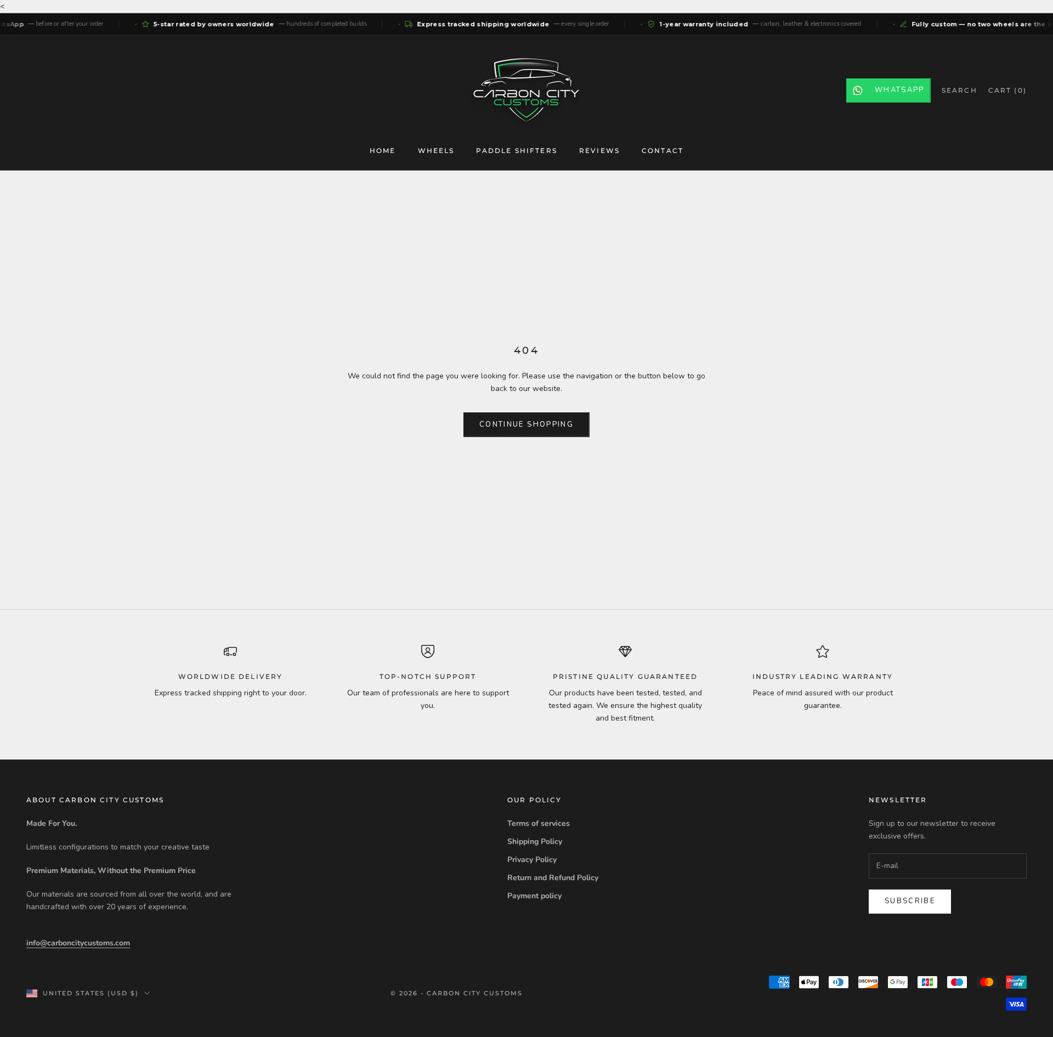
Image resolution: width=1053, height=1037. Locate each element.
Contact (662, 150)
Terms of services (538, 823)
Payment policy (534, 896)
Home (383, 150)
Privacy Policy (532, 859)
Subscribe (910, 901)
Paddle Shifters (516, 150)
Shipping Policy (534, 841)
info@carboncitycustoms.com (78, 943)
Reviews (599, 150)
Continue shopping (526, 424)
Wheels (436, 150)
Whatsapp (900, 90)
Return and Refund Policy (552, 877)
